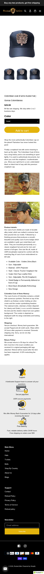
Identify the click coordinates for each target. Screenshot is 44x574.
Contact (8, 492)
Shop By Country (11, 468)
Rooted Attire (18, 566)
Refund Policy (10, 496)
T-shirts (7, 460)
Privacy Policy (10, 500)
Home (7, 451)
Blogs (7, 477)
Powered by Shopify (29, 566)
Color (7, 116)
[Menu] (40, 10)
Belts (7, 464)
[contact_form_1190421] (5, 569)
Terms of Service (11, 505)
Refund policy (10, 509)
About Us (8, 473)
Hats (6, 455)
